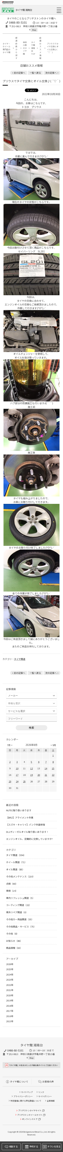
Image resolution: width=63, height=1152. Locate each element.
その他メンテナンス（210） (20, 876)
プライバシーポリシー (23, 1096)
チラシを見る (53, 1146)
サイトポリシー (45, 1096)
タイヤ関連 (19, 659)
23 (10, 781)
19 (31, 775)
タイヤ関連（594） (16, 855)
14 (46, 768)
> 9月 (53, 745)
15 (53, 768)
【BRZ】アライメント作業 (19, 817)
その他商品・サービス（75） (21, 926)
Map (34, 29)
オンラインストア (29, 1119)
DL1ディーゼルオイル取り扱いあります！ (27, 831)
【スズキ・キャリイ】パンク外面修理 (25, 824)
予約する (33, 1146)
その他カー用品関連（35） (20, 919)
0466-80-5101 (18, 22)
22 (53, 775)
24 (17, 781)
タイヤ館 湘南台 (23, 10)
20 (38, 775)
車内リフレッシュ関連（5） (20, 898)
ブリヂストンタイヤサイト (29, 1110)
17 (17, 775)
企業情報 (51, 1100)
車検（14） (12, 890)
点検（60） (12, 883)
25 (24, 781)
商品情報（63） (14, 948)
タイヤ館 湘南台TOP (33, 48)
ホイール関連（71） (16, 862)
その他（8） (12, 933)
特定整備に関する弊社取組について (25, 1100)
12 (31, 768)
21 (46, 775)
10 (17, 768)
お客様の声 (48, 1081)
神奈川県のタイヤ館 (25, 48)
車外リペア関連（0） (17, 912)
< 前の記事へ (18, 72)
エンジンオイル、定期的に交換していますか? (29, 839)
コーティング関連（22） (18, 905)
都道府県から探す (16, 48)
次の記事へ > (52, 72)
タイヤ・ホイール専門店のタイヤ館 (6, 48)
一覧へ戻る (35, 72)
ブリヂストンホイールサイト (29, 1114)
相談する (13, 1146)
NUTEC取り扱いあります (18, 810)
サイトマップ (27, 1092)
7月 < (9, 745)
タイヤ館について (19, 1081)
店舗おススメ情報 (40, 48)
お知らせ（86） (14, 940)
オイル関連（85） (15, 869)
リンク (41, 1092)
